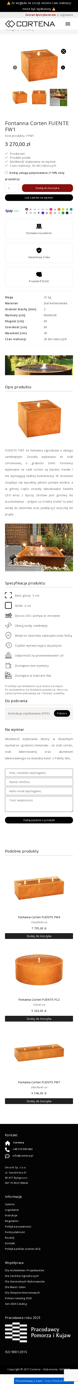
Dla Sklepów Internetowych (22, 1292)
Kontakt (10, 1243)
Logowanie (66, 15)
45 (45, 333)
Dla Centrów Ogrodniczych (22, 1275)
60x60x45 (50, 315)
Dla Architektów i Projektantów (24, 1270)
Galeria (10, 1204)
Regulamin (11, 1221)
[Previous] (15, 68)
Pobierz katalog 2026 (18, 1298)
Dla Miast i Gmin (15, 1287)
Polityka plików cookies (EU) (22, 1248)
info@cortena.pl (23, 1155)
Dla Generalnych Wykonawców (25, 1281)
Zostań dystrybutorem (40, 15)
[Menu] (67, 23)
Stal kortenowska (55, 303)
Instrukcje (11, 1215)
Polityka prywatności (18, 1226)
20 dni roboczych (55, 339)
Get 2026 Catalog (16, 1303)
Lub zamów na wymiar (39, 197)
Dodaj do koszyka (47, 188)
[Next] (63, 68)
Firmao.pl (57, 1381)
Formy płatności (15, 1232)
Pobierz (62, 713)
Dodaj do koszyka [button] (39, 936)
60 (45, 321)
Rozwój (9, 1237)
